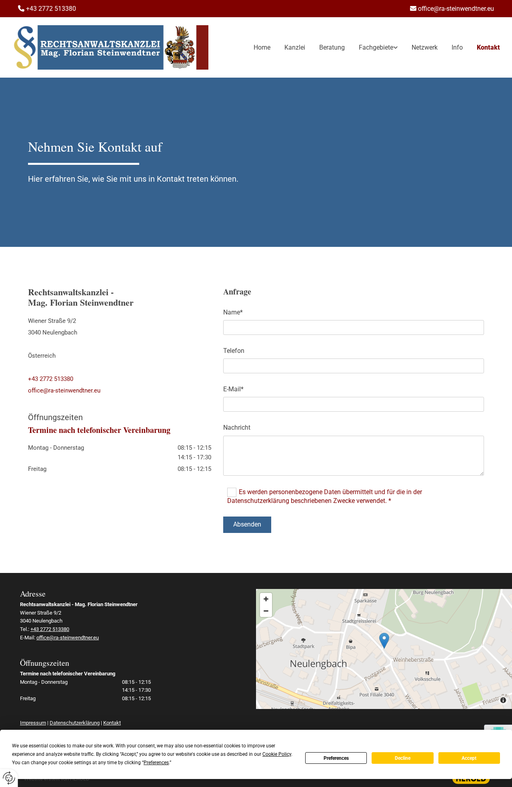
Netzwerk (425, 47)
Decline (402, 758)
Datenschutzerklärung (75, 723)
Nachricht (236, 427)
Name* (233, 312)
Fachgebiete (376, 47)
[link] (371, 47)
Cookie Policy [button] (276, 754)
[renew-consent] (9, 778)
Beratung (332, 47)
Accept (469, 758)
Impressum (33, 723)
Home (262, 47)
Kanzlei (294, 47)
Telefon (233, 350)
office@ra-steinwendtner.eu (456, 8)
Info (457, 47)
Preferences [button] (156, 762)
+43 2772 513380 (50, 378)
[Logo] (110, 47)
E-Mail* (233, 389)
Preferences (336, 758)
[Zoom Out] (266, 611)
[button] (384, 641)
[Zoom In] (266, 599)
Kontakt (488, 47)
